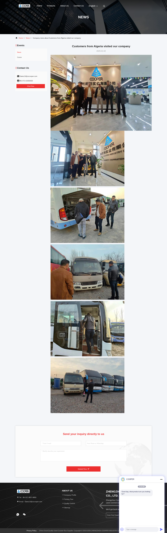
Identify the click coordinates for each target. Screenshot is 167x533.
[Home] (24, 6)
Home (39, 6)
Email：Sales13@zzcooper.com (30, 502)
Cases (19, 57)
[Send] (161, 529)
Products (51, 6)
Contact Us (79, 6)
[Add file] (122, 529)
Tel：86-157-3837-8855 (27, 497)
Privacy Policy (31, 531)
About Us (64, 6)
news (28, 38)
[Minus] (161, 479)
